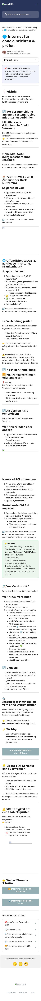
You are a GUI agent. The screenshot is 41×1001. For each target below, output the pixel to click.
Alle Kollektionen (8, 27)
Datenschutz (23, 992)
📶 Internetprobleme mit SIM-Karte (20, 890)
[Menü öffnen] (37, 4)
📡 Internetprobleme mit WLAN (20, 902)
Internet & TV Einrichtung (27, 27)
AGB (32, 992)
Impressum (11, 992)
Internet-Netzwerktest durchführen (20, 751)
